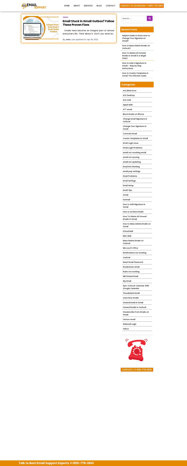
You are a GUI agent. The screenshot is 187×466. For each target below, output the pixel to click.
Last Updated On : (84, 39)
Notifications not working (134, 252)
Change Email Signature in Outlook (135, 120)
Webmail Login (129, 324)
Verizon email (129, 319)
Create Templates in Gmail (135, 138)
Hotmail (126, 199)
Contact (110, 5)
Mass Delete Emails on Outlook (133, 242)
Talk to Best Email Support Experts (56, 463)
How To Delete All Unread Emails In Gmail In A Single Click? (134, 56)
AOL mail (127, 100)
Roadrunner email (131, 267)
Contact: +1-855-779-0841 (137, 369)
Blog (99, 5)
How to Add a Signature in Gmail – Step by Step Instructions (134, 66)
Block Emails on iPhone (133, 114)
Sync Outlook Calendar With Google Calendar (136, 287)
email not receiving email (134, 152)
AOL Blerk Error (129, 90)
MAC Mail (127, 236)
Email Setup (128, 185)
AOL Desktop (129, 95)
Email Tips (127, 190)
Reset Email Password (133, 262)
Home (67, 5)
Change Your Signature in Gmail (134, 127)
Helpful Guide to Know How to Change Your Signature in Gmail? (136, 38)
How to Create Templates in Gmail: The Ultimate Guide (135, 74)
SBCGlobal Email (130, 276)
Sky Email (127, 281)
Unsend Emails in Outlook (134, 307)
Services (88, 5)
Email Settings (129, 180)
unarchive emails (131, 298)
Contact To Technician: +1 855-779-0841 (141, 5)
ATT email (127, 109)
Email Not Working (131, 166)
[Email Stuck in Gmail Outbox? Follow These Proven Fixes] (41, 28)
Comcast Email (130, 133)
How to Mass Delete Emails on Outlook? (136, 47)
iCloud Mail (128, 231)
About (77, 5)
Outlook (126, 257)
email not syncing (131, 157)
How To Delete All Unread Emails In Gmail (135, 217)
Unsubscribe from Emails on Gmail (136, 313)
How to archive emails (133, 211)
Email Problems (130, 176)
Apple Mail (128, 104)
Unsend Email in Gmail (133, 302)
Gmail (65, 17)
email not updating (132, 162)
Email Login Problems (132, 148)
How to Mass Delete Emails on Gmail (137, 225)
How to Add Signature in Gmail (134, 205)
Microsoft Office (130, 248)
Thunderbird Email (131, 293)
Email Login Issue (130, 143)
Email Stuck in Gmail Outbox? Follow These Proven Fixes (88, 23)
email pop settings (131, 171)
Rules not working (131, 271)
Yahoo (126, 329)
